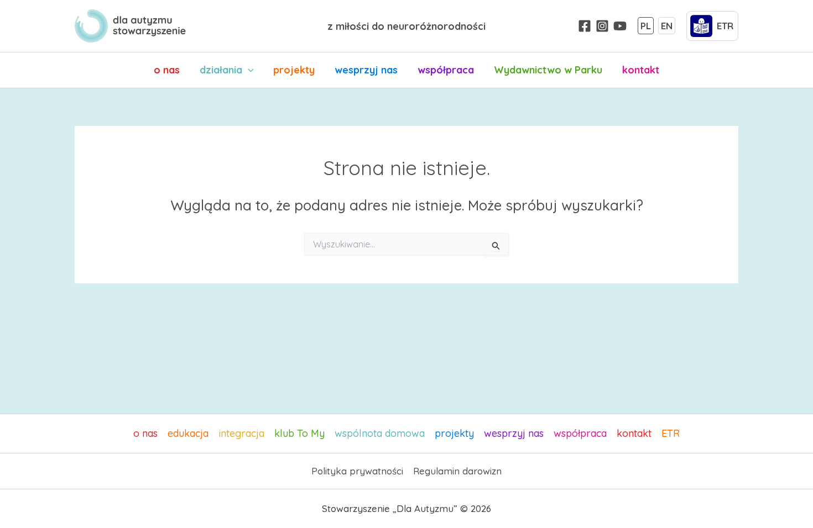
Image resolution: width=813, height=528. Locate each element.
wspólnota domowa (380, 433)
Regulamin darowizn (457, 471)
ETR (670, 433)
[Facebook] (584, 26)
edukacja (188, 433)
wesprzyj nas (366, 70)
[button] (248, 70)
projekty (294, 70)
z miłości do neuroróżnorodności (406, 26)
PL (645, 25)
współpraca (446, 70)
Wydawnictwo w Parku (548, 70)
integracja (241, 433)
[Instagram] (602, 26)
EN (667, 25)
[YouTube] (620, 26)
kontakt (640, 70)
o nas (167, 70)
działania (221, 70)
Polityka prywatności (357, 471)
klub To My (299, 433)
